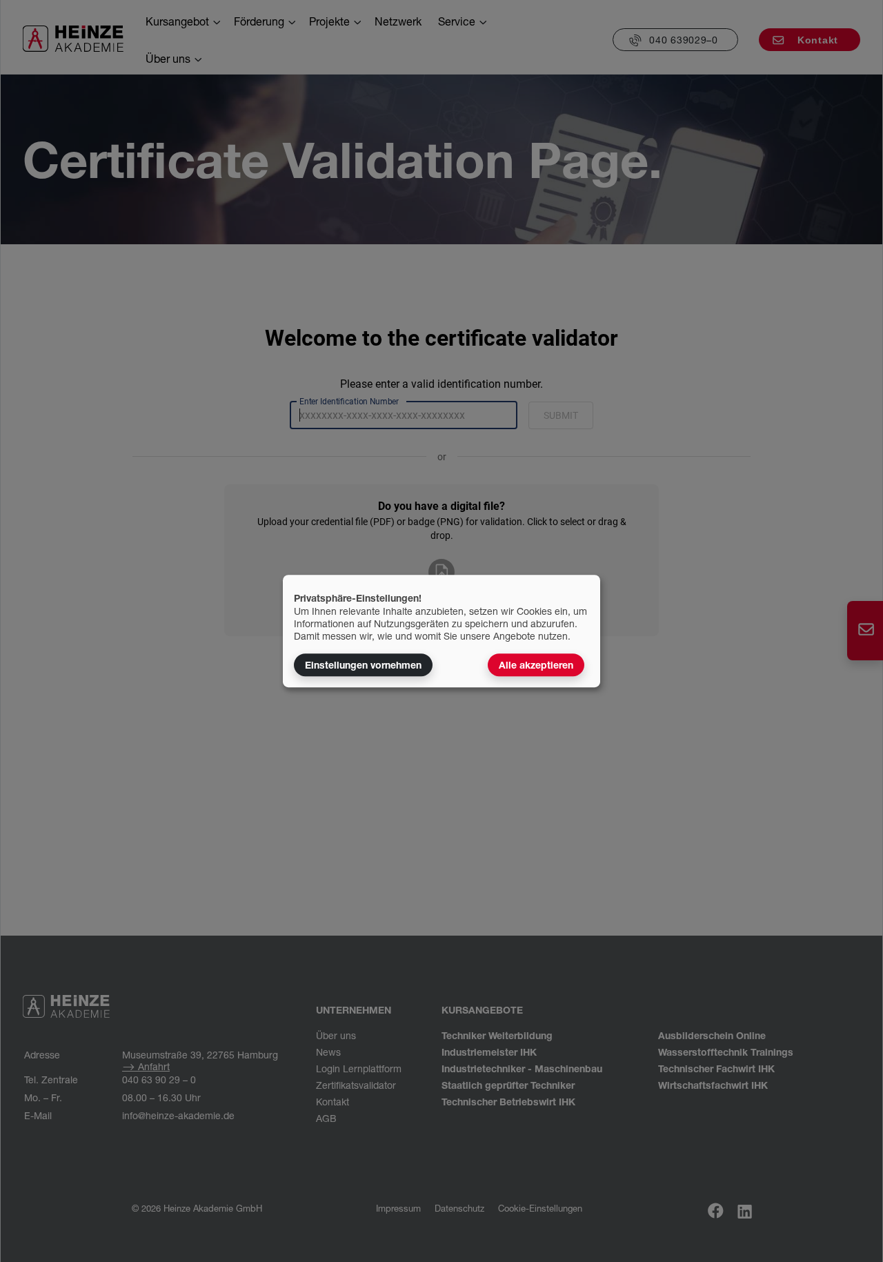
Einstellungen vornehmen (363, 665)
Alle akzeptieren (536, 665)
